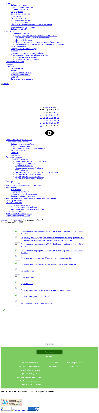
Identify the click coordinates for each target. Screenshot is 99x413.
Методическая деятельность (17, 142)
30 (58, 123)
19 (47, 120)
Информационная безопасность (24, 194)
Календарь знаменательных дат (23, 49)
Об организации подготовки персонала (37, 303)
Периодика (15, 183)
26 (47, 123)
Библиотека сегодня (19, 5)
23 (58, 120)
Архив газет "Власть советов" (27, 59)
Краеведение (11, 31)
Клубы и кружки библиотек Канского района (24, 185)
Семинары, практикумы (21, 146)
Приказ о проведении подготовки (35, 296)
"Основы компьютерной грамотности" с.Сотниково (36, 172)
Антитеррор (16, 190)
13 (50, 118)
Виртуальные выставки (20, 75)
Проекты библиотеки (19, 23)
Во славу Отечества (14, 203)
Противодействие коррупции (23, 27)
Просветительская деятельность (19, 140)
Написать (49, 344)
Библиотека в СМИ (19, 29)
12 (47, 118)
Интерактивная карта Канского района (27, 53)
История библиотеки (19, 9)
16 (58, 118)
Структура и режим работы (22, 7)
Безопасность (11, 187)
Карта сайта (49, 352)
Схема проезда (17, 68)
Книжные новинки (18, 46)
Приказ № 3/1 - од (28, 277)
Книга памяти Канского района (19, 214)
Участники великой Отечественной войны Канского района (31, 198)
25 (44, 123)
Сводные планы (17, 16)
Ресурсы (9, 181)
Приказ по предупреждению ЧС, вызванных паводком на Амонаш (48, 264)
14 (52, 118)
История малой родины (20, 33)
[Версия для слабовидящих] (49, 133)
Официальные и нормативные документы (28, 148)
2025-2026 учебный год (20, 170)
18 (44, 120)
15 (55, 118)
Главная (4, 220)
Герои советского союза (20, 205)
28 (52, 123)
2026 (52, 107)
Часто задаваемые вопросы (22, 79)
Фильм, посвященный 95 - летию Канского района (36, 36)
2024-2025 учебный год (20, 159)
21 (52, 120)
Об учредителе (17, 12)
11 (44, 118)
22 (55, 120)
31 (41, 126)
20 (50, 120)
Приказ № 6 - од (27, 271)
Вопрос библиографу (14, 211)
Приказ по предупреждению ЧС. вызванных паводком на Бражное (48, 258)
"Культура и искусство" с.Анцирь (29, 179)
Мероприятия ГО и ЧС (20, 192)
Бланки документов (19, 150)
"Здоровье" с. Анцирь (24, 166)
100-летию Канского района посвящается (32, 38)
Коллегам (14, 153)
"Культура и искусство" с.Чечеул (28, 174)
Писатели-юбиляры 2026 (21, 73)
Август (47, 107)
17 (41, 120)
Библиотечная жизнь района (22, 144)
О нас (8, 3)
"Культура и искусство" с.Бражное (29, 177)
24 (41, 123)
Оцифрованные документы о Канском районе (30, 55)
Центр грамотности (14, 200)
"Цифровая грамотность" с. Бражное (30, 161)
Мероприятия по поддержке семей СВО (27, 209)
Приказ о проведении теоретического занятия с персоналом (45, 290)
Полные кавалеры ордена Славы (24, 207)
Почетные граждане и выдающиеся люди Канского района (39, 42)
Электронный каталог (15, 62)
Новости (9, 64)
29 (55, 123)
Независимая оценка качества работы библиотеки (31, 25)
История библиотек (23, 40)
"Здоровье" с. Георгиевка (25, 164)
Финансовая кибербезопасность (24, 196)
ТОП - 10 (14, 77)
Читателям (10, 66)
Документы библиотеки (20, 14)
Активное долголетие (15, 157)
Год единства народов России (18, 216)
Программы (15, 155)
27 (50, 123)
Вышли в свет (16, 51)
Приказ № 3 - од (27, 284)
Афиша (14, 70)
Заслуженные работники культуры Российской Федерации (39, 44)
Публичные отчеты (19, 18)
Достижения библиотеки (21, 20)
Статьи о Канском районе (26, 57)
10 (41, 118)
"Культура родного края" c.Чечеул (29, 168)
